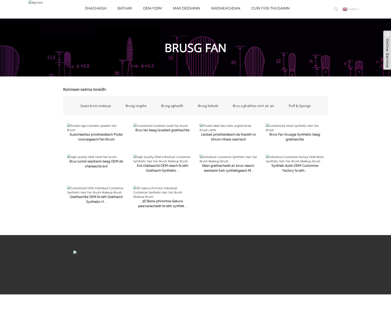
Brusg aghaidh (172, 106)
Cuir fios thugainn (270, 8)
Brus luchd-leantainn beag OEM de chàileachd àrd (96, 163)
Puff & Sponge (300, 106)
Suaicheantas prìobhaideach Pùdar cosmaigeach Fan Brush (96, 137)
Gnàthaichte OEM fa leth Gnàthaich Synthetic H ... (96, 199)
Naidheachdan (225, 8)
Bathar (125, 8)
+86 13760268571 (307, 267)
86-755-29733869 (267, 267)
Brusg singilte (136, 106)
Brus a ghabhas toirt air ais (253, 106)
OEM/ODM (152, 8)
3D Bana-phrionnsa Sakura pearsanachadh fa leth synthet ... (162, 203)
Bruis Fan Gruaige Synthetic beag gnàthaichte (294, 137)
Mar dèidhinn (186, 8)
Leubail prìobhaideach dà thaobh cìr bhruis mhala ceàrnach (228, 137)
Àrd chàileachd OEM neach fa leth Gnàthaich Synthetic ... (162, 168)
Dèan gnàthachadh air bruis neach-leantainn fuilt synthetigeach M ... (228, 168)
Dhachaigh (96, 8)
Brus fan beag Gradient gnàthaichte (162, 130)
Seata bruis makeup (95, 106)
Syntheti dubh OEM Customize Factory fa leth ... (294, 168)
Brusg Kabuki (208, 106)
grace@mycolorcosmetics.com (217, 267)
